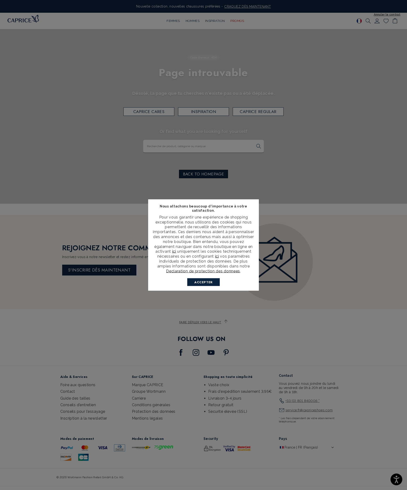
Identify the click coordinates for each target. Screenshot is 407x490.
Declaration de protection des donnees (203, 271)
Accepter (203, 282)
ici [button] (217, 256)
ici (174, 251)
